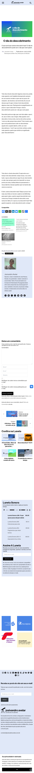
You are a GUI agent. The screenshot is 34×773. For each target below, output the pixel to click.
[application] (17, 510)
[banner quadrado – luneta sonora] (24, 639)
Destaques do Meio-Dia (10, 53)
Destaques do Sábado (24, 53)
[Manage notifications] (31, 770)
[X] (12, 295)
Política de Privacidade (14, 765)
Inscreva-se (8, 559)
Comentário (5, 347)
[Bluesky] (18, 295)
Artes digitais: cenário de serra (8, 459)
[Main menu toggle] (3, 3)
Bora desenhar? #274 (25, 443)
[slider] (23, 509)
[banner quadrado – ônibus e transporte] (9, 639)
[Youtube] (21, 295)
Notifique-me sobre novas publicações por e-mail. (14, 387)
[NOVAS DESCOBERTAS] (8, 222)
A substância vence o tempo (25, 459)
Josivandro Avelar (9, 51)
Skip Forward (30, 510)
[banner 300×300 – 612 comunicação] (9, 623)
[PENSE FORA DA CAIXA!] (8, 236)
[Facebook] (9, 295)
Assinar (5, 699)
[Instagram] (6, 295)
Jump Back (27, 510)
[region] (17, 763)
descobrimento (9, 253)
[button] (31, 3)
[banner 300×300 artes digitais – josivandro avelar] (24, 623)
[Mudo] (20, 510)
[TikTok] (25, 295)
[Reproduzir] (4, 510)
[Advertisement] (17, 12)
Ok (17, 769)
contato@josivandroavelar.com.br (10, 733)
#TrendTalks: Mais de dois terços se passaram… (9, 444)
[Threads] (15, 295)
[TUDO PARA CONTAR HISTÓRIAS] (23, 225)
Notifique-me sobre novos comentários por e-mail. (14, 381)
